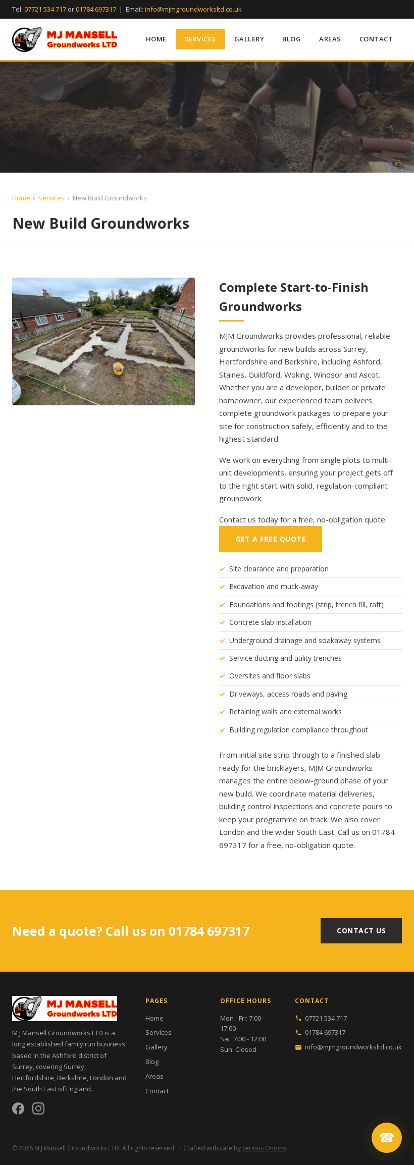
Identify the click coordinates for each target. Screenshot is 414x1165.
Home (156, 38)
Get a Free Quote (270, 539)
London (232, 832)
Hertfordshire (243, 361)
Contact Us (361, 930)
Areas (330, 38)
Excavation (247, 586)
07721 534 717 (45, 9)
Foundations (249, 604)
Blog (291, 38)
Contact (376, 38)
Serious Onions (264, 1148)
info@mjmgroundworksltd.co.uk (193, 9)
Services (200, 38)
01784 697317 (96, 9)
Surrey (354, 349)
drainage (288, 640)
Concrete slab (251, 622)
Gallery (249, 38)
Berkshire (301, 361)
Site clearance (252, 568)
